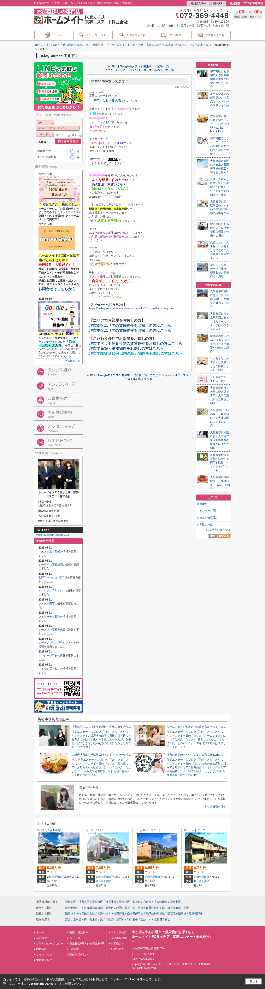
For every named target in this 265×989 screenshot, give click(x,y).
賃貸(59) (202, 503)
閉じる (254, 981)
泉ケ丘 (77, 919)
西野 (186, 907)
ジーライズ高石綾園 (51, 564)
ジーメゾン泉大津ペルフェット (57, 642)
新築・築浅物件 (78, 932)
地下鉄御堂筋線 (155, 913)
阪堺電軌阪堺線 (176, 913)
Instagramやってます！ (110, 81)
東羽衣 (120, 919)
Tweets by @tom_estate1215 (51, 534)
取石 (127, 907)
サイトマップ (44, 954)
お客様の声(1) (205, 524)
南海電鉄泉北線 (85, 913)
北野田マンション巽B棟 (53, 577)
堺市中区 (84, 901)
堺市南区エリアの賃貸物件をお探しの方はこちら (130, 325)
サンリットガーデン (196, 830)
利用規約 (41, 948)
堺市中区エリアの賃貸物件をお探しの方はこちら (130, 330)
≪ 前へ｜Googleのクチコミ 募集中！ (131, 66)
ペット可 (74, 938)
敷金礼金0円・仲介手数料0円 (87, 943)
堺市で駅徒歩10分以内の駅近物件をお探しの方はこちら (136, 353)
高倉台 (68, 876)
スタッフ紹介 (119, 932)
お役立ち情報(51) (207, 517)
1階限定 (74, 948)
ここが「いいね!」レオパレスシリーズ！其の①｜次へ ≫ (139, 70)
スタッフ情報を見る (214, 806)
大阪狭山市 (160, 901)
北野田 (158, 919)
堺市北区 (175, 901)
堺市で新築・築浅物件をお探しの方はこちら (126, 348)
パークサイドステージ (148, 830)
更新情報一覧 (73, 361)
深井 (68, 919)
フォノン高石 (47, 603)
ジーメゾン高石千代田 (52, 629)
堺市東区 (97, 901)
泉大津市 (111, 901)
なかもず (146, 919)
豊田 (164, 876)
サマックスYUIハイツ (52, 590)
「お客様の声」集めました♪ (59, 204)
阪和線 (69, 913)
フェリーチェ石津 (49, 616)
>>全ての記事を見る (218, 530)
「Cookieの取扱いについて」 (42, 983)
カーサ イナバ (94, 830)
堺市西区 (70, 901)
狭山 (167, 919)
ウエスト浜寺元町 (49, 551)
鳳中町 (166, 907)
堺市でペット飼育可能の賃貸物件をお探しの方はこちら (135, 343)
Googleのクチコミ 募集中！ (59, 333)
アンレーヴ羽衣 (48, 655)
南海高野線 (117, 913)
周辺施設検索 (119, 938)
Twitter (94, 159)
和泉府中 (132, 919)
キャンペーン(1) (206, 510)
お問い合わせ (119, 948)
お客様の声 (117, 943)
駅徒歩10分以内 (78, 954)
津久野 (110, 919)
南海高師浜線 (135, 913)
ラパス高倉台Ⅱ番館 (48, 830)
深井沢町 (137, 907)
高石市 (136, 901)
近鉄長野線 (195, 913)
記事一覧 (163, 66)
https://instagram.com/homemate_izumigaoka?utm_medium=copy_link (131, 308)
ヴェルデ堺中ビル (49, 668)
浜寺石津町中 (73, 907)
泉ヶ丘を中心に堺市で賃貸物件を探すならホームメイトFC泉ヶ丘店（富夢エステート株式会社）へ (172, 936)
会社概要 (41, 938)
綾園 (119, 907)
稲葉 (115, 876)
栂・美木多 (91, 919)
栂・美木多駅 (103, 881)
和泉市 (147, 901)
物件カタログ (44, 959)
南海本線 (103, 913)
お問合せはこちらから (57, 289)
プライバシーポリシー (49, 943)
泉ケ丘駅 (52, 881)
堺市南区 (59, 876)
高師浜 (177, 907)
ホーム (40, 932)
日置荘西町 (152, 907)
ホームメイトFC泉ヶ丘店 (107, 122)
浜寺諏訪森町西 (93, 907)
